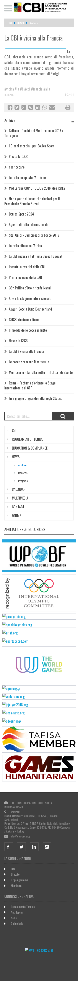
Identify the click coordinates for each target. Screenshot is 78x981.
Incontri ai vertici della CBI (27, 266)
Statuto (15, 874)
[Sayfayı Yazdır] (67, 107)
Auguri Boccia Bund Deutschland (30, 309)
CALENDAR (19, 489)
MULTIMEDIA (20, 498)
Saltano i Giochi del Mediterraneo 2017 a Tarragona (33, 133)
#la (17, 89)
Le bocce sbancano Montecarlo (29, 361)
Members (16, 885)
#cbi (27, 89)
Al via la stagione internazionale (30, 298)
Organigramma (19, 880)
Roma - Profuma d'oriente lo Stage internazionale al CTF (29, 385)
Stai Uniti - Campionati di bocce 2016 (34, 235)
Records (23, 472)
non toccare (16, 167)
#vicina (9, 89)
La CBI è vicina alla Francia (26, 351)
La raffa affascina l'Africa (25, 245)
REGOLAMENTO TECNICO (28, 439)
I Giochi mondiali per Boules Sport (31, 145)
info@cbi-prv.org (20, 836)
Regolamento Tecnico (23, 906)
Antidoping (17, 912)
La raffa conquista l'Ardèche (27, 177)
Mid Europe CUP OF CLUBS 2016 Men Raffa (37, 188)
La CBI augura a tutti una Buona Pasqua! (35, 256)
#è (21, 89)
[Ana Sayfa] (39, 7)
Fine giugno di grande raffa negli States (35, 398)
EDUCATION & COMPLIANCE (29, 448)
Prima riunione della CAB (25, 277)
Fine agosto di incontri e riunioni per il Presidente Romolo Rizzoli (32, 201)
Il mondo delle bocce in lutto (28, 330)
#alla (46, 89)
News (14, 917)
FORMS (16, 515)
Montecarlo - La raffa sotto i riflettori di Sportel (41, 372)
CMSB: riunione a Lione (24, 319)
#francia (36, 89)
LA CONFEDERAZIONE (17, 858)
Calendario (17, 923)
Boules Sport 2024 (21, 214)
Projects (23, 480)
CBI (10, 23)
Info (13, 868)
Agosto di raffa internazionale (28, 224)
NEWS (20, 23)
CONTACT (18, 506)
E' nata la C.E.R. (18, 156)
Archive (33, 23)
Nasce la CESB (18, 340)
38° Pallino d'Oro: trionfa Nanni (30, 288)
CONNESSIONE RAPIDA (19, 896)
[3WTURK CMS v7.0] (39, 950)
